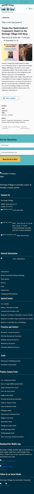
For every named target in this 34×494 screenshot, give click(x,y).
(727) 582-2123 (18, 210)
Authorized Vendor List (10, 311)
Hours (3, 283)
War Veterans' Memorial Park (12, 437)
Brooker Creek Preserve (10, 332)
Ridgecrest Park (7, 418)
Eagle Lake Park (7, 395)
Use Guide (5, 304)
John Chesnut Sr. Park (9, 388)
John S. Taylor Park (8, 403)
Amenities (5, 272)
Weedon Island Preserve (10, 347)
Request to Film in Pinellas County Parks (17, 315)
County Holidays (24, 230)
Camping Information (9, 294)
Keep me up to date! (10, 159)
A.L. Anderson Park (8, 380)
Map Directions (23, 235)
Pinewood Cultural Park (10, 414)
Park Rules (5, 279)
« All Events (5, 17)
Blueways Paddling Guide (10, 361)
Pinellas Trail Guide (8, 365)
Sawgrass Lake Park (8, 426)
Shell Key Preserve (8, 343)
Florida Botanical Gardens (11, 336)
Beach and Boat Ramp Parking (12, 275)
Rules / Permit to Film (9, 308)
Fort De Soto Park (8, 391)
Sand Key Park (6, 422)
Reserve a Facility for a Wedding (13, 322)
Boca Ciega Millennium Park (12, 384)
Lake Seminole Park (8, 406)
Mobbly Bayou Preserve (10, 340)
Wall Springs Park (8, 429)
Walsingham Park (7, 433)
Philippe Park (6, 410)
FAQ (2, 286)
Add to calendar (11, 98)
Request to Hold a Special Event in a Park (17, 319)
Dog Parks (5, 290)
